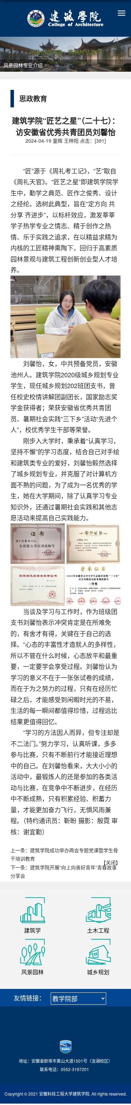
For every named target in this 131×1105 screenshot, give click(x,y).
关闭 (111, 862)
